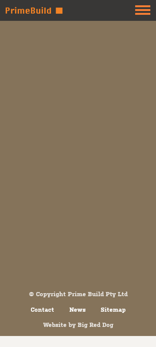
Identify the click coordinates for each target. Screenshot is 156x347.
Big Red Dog (95, 324)
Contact (42, 309)
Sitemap (113, 309)
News (77, 309)
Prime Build (34, 10)
